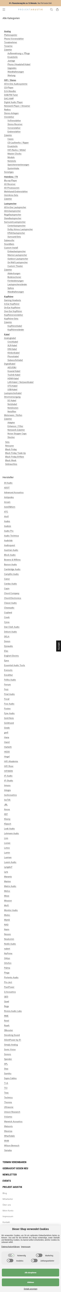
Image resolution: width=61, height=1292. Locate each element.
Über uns (7, 1205)
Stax (6, 1068)
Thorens (8, 1102)
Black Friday (11, 449)
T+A (6, 1083)
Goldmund (9, 723)
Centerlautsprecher (17, 225)
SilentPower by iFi (12, 1040)
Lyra (6, 872)
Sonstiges (9, 172)
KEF (6, 814)
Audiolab (8, 540)
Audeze (7, 526)
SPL (6, 1064)
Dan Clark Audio (11, 627)
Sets (7, 442)
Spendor (8, 1059)
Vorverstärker (14, 128)
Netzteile (12, 161)
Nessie (7, 934)
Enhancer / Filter (15, 426)
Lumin (7, 852)
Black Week (10, 460)
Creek (7, 617)
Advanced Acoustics (14, 492)
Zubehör (8, 49)
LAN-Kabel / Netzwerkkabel (20, 382)
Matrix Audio (10, 886)
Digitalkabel (9, 364)
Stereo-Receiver (15, 124)
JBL (6, 804)
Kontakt (6, 1222)
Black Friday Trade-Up (15, 453)
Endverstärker (14, 131)
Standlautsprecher (12, 218)
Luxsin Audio (10, 862)
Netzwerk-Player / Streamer (17, 106)
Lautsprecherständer (17, 284)
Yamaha (8, 1150)
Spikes (11, 288)
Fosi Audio (9, 703)
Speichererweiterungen (18, 164)
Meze (6, 896)
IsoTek (7, 800)
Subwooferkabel (15, 360)
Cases (10, 139)
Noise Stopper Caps (17, 433)
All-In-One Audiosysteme (15, 84)
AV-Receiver (9, 184)
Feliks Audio (10, 679)
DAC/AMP (9, 98)
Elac (6, 651)
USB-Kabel (12, 389)
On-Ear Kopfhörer (12, 307)
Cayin (6, 588)
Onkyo (7, 958)
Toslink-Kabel (14, 375)
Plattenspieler (10, 35)
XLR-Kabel (12, 345)
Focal (6, 699)
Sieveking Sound (12, 1035)
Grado (7, 728)
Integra (7, 790)
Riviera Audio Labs (13, 1011)
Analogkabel (10, 338)
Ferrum (7, 684)
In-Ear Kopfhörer (11, 304)
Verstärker (9, 117)
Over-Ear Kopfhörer (13, 311)
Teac (6, 1092)
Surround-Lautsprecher (15, 222)
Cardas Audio (10, 583)
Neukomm (9, 939)
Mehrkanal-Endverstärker (16, 191)
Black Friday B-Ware (14, 456)
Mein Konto (8, 1210)
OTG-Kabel (12, 386)
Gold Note (9, 718)
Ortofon (7, 963)
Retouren (9, 445)
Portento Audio (11, 977)
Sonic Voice (10, 1049)
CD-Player (8, 87)
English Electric (11, 655)
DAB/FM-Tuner (11, 95)
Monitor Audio (11, 910)
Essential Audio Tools (14, 665)
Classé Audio (10, 603)
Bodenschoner (14, 277)
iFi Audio (8, 776)
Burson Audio (10, 564)
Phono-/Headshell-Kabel (19, 64)
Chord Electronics (12, 598)
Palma (7, 968)
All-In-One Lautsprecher (15, 207)
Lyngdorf (8, 867)
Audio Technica (11, 535)
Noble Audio (10, 944)
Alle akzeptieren (30, 1273)
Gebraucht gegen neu (15, 1168)
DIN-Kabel (12, 349)
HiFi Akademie (11, 761)
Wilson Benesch (11, 1145)
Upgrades (12, 68)
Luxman (7, 857)
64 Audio (8, 483)
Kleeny (7, 819)
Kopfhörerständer (16, 329)
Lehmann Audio (11, 833)
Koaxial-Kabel (14, 371)
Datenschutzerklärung (10, 1246)
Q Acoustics (10, 992)
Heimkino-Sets (11, 195)
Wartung (11, 75)
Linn (6, 838)
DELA (6, 636)
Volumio (8, 1116)
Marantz (8, 876)
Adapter (11, 422)
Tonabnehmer (10, 42)
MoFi (6, 905)
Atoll (6, 516)
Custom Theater (15, 266)
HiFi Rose (8, 766)
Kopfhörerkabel (15, 326)
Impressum (8, 1216)
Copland (8, 612)
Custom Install (11, 247)
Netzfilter (12, 411)
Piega (6, 972)
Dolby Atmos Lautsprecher (20, 229)
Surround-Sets (14, 236)
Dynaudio (8, 646)
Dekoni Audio (10, 631)
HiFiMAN (8, 771)
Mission (8, 900)
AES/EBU (12, 367)
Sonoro (7, 1054)
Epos (6, 660)
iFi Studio (8, 780)
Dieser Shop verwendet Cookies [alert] (30, 1229)
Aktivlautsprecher (12, 211)
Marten (7, 881)
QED (6, 996)
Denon (7, 641)
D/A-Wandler (10, 91)
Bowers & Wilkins (12, 559)
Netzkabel (12, 404)
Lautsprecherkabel (13, 393)
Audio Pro (8, 531)
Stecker (11, 437)
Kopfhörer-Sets (11, 318)
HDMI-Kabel (13, 378)
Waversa (8, 1131)
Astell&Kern (9, 507)
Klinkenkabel (14, 353)
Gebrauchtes (11, 464)
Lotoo (7, 848)
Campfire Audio (11, 574)
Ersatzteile (13, 57)
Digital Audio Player (13, 102)
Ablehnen (30, 1282)
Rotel (6, 1020)
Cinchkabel (13, 342)
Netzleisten (13, 408)
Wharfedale (9, 1136)
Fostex (7, 708)
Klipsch (7, 824)
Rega (6, 1006)
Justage (11, 60)
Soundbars (9, 244)
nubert (7, 948)
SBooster (8, 1030)
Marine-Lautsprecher (17, 255)
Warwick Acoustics (13, 1121)
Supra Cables (10, 1078)
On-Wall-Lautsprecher (18, 262)
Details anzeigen (30, 1289)
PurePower (9, 987)
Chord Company (11, 593)
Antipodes (9, 497)
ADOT (7, 487)
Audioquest (9, 545)
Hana (6, 737)
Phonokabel (13, 356)
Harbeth (8, 747)
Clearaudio (9, 607)
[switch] (11, 1255)
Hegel (7, 756)
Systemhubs (13, 168)
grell (6, 732)
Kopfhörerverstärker (13, 315)
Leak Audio (9, 828)
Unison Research (12, 1112)
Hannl (7, 742)
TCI (5, 1088)
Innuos (7, 785)
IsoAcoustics (10, 795)
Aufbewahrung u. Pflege (19, 53)
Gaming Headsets (12, 300)
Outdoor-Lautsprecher (18, 258)
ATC (6, 511)
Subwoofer (9, 240)
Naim (6, 929)
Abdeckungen (14, 273)
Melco (7, 891)
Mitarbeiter (8, 1199)
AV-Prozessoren (11, 188)
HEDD (7, 752)
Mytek (7, 920)
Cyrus (7, 622)
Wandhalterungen (16, 71)
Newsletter (10, 1174)
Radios (7, 109)
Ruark (7, 1025)
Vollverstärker (14, 120)
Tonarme (8, 46)
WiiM (6, 1140)
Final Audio (9, 694)
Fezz (6, 689)
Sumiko (7, 1073)
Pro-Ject (8, 982)
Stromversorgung (12, 397)
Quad (6, 1001)
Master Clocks (14, 153)
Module (11, 157)
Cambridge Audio (12, 569)
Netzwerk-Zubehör (16, 430)
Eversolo (8, 670)
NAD (6, 924)
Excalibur (8, 675)
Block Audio (10, 555)
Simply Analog (11, 1044)
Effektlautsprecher (16, 233)
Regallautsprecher (12, 214)
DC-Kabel (12, 400)
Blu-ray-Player (10, 180)
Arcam (7, 502)
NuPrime (8, 953)
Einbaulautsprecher (17, 251)
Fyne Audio (9, 713)
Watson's (8, 1126)
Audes (7, 521)
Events (7, 1180)
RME (6, 1016)
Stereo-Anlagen (11, 113)
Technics (8, 1097)
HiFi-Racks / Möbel (17, 150)
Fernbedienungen (16, 281)
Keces (7, 809)
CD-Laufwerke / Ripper (18, 142)
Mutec (7, 915)
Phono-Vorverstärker (14, 38)
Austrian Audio (11, 550)
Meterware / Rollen (13, 415)
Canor (7, 579)
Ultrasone (8, 1107)
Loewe (7, 843)
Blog (5, 1193)
